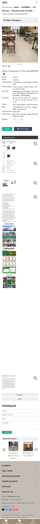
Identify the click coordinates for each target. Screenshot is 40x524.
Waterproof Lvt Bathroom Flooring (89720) (12, 455)
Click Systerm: (6, 114)
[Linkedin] (6, 509)
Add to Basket (24, 129)
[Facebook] (10, 509)
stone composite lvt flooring (7, 379)
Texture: (4, 104)
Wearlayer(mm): (7, 82)
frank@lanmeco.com (13, 496)
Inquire (7, 129)
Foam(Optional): (7, 111)
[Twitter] (3, 509)
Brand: (4, 80)
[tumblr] (17, 509)
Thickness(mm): (7, 87)
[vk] (13, 509)
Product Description (9, 137)
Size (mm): (5, 91)
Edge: (4, 107)
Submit (7, 432)
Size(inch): (5, 98)
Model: (4, 77)
